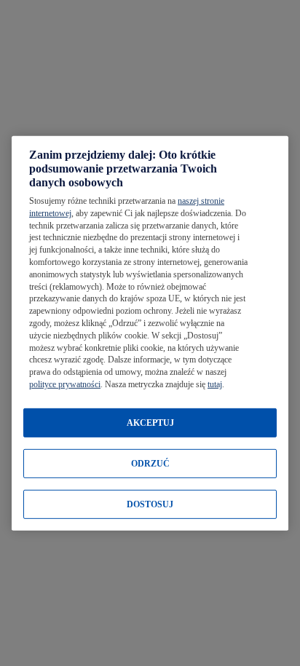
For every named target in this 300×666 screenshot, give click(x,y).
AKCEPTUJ (150, 423)
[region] (150, 332)
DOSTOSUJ (150, 504)
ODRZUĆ (150, 464)
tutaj (215, 384)
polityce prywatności (64, 384)
